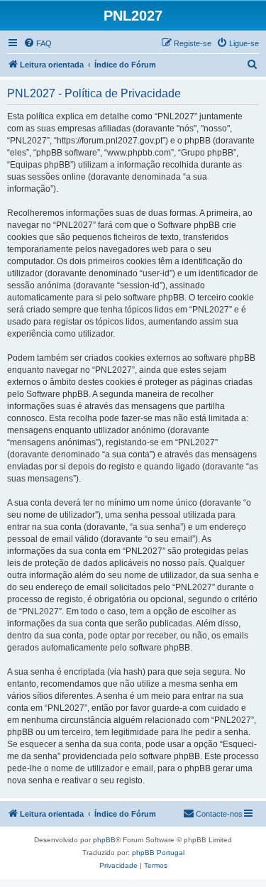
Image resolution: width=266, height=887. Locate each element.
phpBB (104, 840)
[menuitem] (37, 43)
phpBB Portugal (158, 852)
